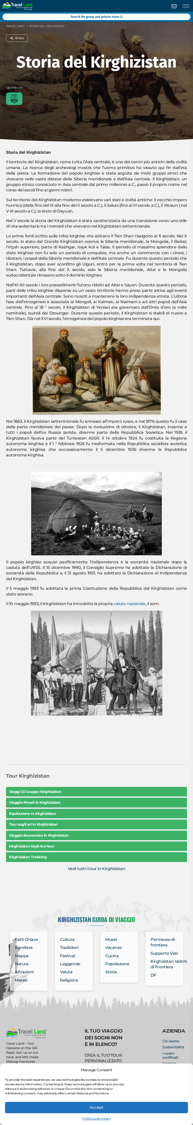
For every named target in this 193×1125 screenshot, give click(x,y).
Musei (111, 939)
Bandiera (24, 947)
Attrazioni (24, 972)
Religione (69, 980)
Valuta (66, 972)
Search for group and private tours (95, 17)
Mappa (22, 955)
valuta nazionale (130, 603)
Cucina (112, 955)
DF (153, 975)
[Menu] (185, 6)
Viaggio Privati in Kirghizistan (35, 802)
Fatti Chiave (26, 939)
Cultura (67, 939)
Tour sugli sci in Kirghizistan (33, 824)
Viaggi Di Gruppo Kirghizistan (35, 791)
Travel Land (15, 26)
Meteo (21, 980)
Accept (96, 1107)
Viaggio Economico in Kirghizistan (39, 835)
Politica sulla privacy (96, 1118)
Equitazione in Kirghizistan (32, 813)
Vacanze (113, 947)
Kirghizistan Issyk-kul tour (31, 846)
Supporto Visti (164, 953)
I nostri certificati (170, 1055)
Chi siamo (170, 1041)
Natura (22, 963)
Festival (67, 955)
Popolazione (117, 963)
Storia (111, 972)
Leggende (70, 963)
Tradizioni (69, 947)
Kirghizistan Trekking (28, 857)
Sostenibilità (173, 1047)
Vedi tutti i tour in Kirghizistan (96, 868)
